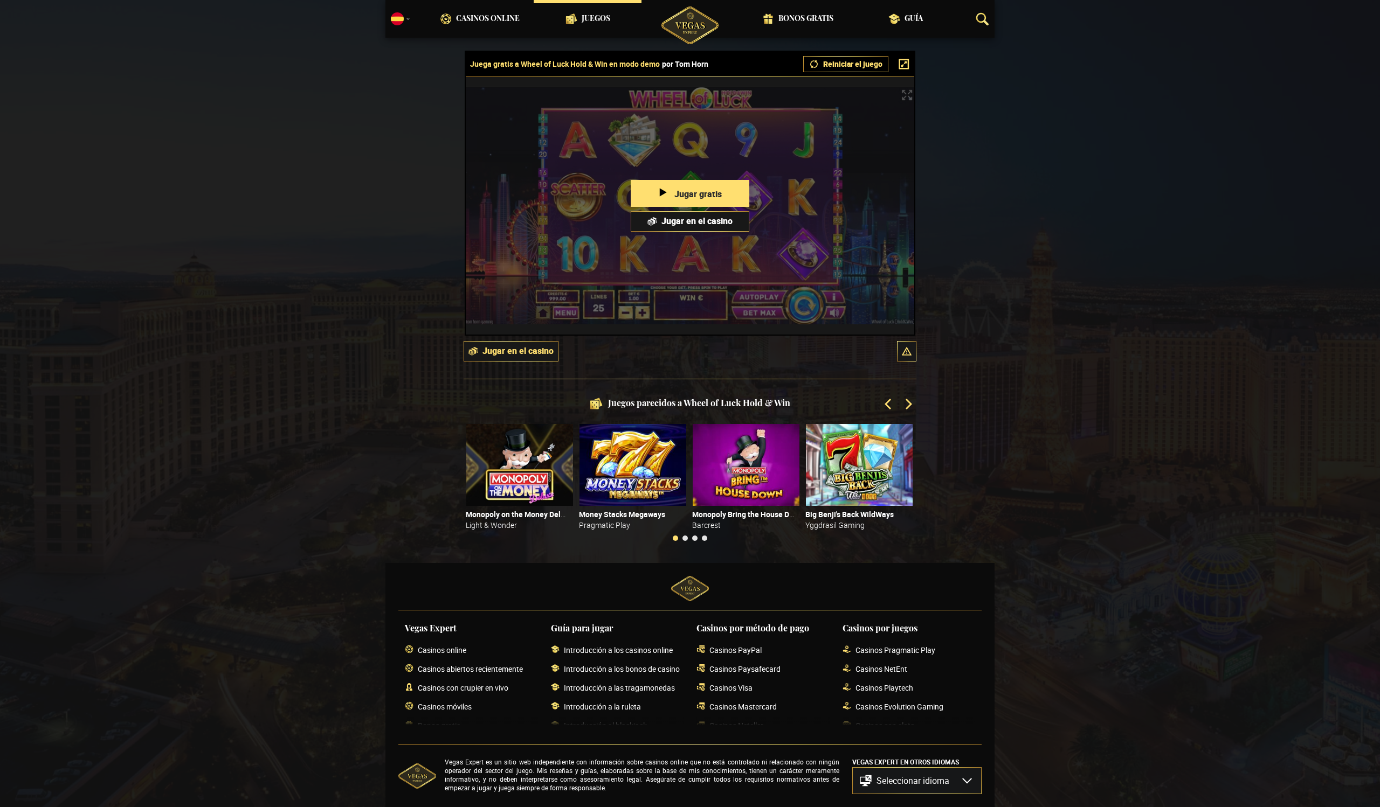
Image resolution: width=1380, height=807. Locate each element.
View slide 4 (704, 538)
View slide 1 (675, 538)
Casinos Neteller (736, 725)
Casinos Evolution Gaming (899, 706)
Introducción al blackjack (605, 725)
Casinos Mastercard (743, 706)
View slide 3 (695, 538)
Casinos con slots (884, 725)
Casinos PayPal (735, 650)
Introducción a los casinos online (618, 650)
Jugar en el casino (697, 221)
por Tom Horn (685, 64)
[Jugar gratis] (520, 464)
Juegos (596, 19)
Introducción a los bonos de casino (622, 669)
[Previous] (889, 405)
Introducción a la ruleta (602, 706)
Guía (914, 19)
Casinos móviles (445, 706)
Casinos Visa (731, 688)
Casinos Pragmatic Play (895, 650)
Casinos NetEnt (881, 669)
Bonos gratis (805, 19)
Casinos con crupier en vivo (463, 688)
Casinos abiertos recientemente (470, 669)
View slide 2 (685, 538)
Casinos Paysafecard (745, 669)
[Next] (907, 405)
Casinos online (488, 19)
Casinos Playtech (884, 688)
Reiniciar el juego (852, 64)
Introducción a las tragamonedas (619, 688)
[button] (906, 351)
